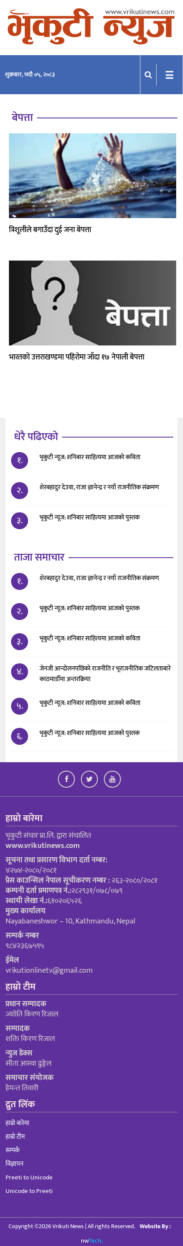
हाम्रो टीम (15, 1136)
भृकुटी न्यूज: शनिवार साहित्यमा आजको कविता (91, 703)
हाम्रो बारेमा (17, 1123)
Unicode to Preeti (29, 1191)
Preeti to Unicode (29, 1177)
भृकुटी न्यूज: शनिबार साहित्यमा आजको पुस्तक (90, 517)
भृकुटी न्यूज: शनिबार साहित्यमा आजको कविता (90, 457)
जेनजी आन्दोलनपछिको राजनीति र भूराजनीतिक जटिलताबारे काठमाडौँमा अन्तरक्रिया (105, 674)
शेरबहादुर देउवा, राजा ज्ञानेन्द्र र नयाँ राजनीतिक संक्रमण (99, 487)
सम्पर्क (13, 1150)
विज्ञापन (14, 1164)
